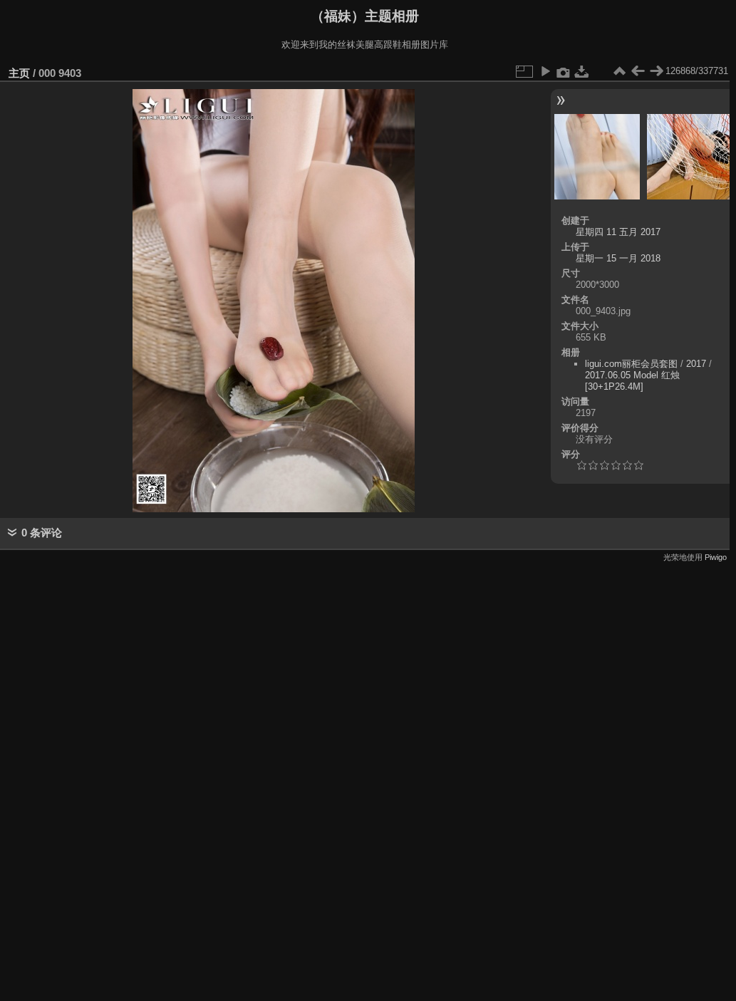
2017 (696, 363)
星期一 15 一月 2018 (618, 258)
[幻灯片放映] (545, 71)
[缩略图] (619, 71)
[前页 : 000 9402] (637, 71)
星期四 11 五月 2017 (618, 232)
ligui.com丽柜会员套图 (631, 363)
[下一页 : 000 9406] (656, 71)
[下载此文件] (582, 71)
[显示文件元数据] (563, 71)
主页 (19, 73)
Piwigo (716, 557)
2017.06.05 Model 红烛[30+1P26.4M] (632, 381)
